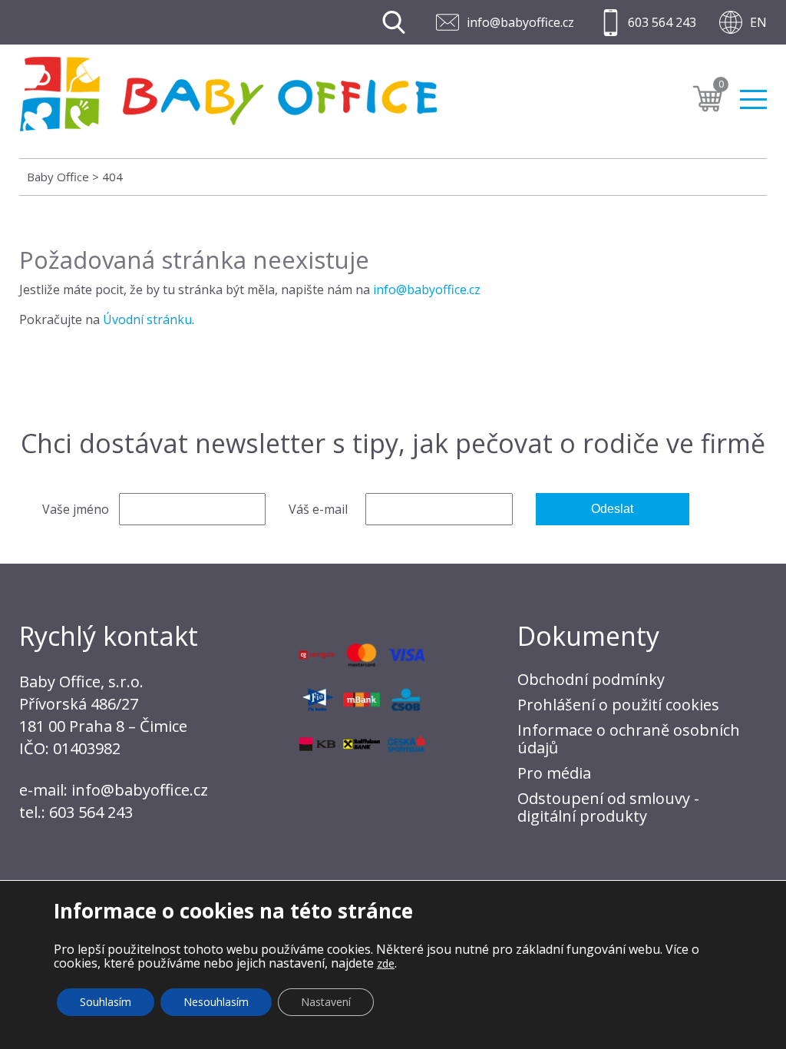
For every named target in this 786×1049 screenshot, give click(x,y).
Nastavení (326, 1001)
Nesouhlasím (216, 1001)
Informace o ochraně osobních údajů (628, 739)
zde (386, 963)
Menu (753, 93)
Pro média (554, 773)
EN (758, 22)
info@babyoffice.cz (520, 22)
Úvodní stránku (147, 319)
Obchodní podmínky (591, 679)
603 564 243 (662, 22)
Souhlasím (105, 1001)
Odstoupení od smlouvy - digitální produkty (608, 807)
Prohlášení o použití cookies (618, 704)
